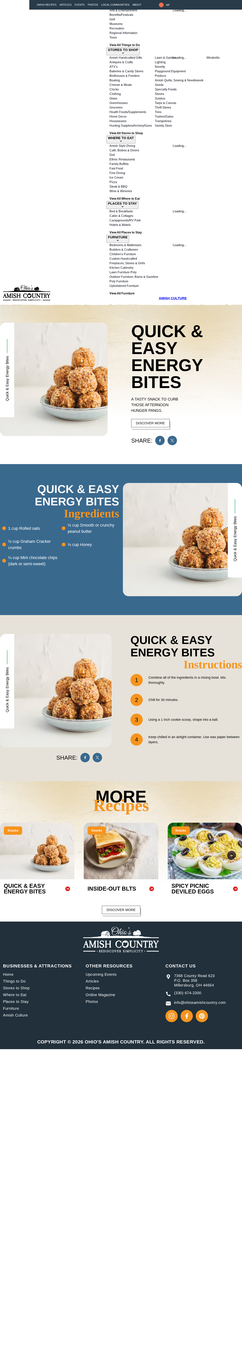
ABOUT (136, 4)
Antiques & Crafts (121, 62)
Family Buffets (119, 164)
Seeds (159, 84)
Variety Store (163, 125)
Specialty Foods (166, 89)
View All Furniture (122, 293)
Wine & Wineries (120, 191)
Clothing (115, 93)
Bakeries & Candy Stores (126, 71)
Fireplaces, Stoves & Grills (127, 263)
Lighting (160, 62)
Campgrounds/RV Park (125, 220)
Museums (116, 23)
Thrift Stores (163, 107)
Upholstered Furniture (124, 285)
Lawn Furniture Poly (123, 272)
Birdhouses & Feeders (124, 75)
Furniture (11, 1008)
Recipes (93, 988)
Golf (112, 19)
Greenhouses (118, 103)
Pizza (113, 182)
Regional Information (123, 33)
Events (80, 4)
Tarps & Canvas (165, 103)
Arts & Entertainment (123, 10)
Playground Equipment (170, 71)
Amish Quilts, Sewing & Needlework (179, 80)
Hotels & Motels (120, 224)
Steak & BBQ (118, 186)
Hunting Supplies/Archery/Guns (130, 125)
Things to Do (14, 981)
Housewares (117, 121)
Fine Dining (117, 173)
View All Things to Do (124, 45)
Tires (158, 112)
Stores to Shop (16, 988)
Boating (114, 80)
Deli (112, 154)
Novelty (160, 66)
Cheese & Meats (120, 84)
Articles (66, 4)
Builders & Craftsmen (123, 249)
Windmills (213, 57)
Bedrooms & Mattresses (125, 245)
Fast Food (116, 168)
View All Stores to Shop (126, 133)
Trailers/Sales (164, 116)
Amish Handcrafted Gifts (125, 57)
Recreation (116, 28)
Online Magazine (100, 995)
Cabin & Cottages (121, 215)
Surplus (160, 98)
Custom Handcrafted (123, 258)
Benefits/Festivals (121, 14)
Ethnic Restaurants (122, 159)
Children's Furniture (122, 254)
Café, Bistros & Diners (124, 150)
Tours (113, 37)
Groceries (116, 107)
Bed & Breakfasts (121, 211)
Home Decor (117, 116)
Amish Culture (15, 1015)
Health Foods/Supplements (127, 112)
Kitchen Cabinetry (121, 267)
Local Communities (115, 4)
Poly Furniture (118, 281)
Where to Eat (14, 995)
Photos (93, 4)
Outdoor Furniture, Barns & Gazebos (133, 276)
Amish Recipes (47, 4)
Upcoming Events (101, 974)
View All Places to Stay (125, 232)
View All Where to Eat (124, 198)
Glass (113, 98)
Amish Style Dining (122, 145)
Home (8, 974)
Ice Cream (116, 177)
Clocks (114, 89)
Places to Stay (16, 1002)
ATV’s (113, 66)
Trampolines (163, 121)
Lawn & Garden (165, 57)
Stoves (159, 93)
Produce (160, 75)
